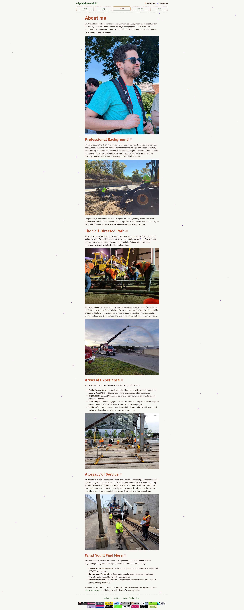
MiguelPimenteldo (86, 3)
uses (125, 598)
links (138, 598)
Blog (103, 9)
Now (159, 9)
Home (85, 9)
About (122, 8)
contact (117, 598)
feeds (131, 598)
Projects (140, 9)
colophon (108, 598)
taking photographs (93, 590)
